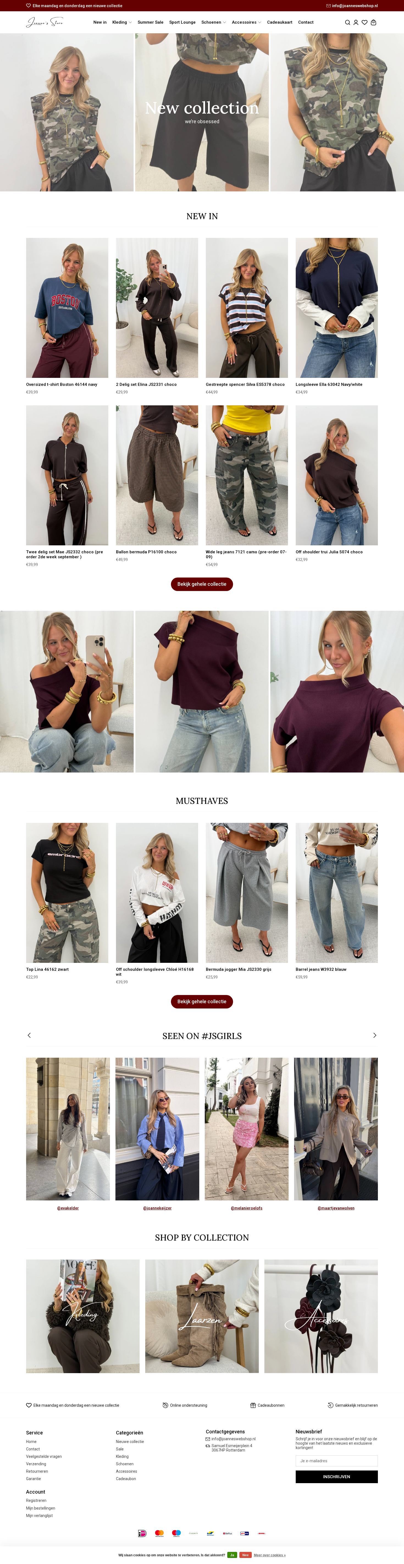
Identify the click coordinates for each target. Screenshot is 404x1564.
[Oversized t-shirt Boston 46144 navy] (67, 308)
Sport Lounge (182, 22)
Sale (120, 1449)
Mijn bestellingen (40, 1508)
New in (100, 22)
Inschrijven (336, 1476)
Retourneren (37, 1471)
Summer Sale (151, 22)
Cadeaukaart (279, 22)
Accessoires (126, 1471)
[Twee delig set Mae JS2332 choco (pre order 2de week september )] (67, 475)
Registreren (36, 1500)
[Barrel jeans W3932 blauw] (337, 893)
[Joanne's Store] (44, 22)
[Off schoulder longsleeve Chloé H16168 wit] (157, 893)
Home (31, 1441)
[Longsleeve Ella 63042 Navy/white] (337, 308)
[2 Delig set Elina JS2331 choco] (157, 308)
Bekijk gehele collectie (202, 584)
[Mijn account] (355, 22)
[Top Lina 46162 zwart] (67, 893)
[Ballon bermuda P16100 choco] (157, 475)
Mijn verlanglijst (39, 1515)
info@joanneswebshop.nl (355, 6)
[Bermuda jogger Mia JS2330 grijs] (247, 893)
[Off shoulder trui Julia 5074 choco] (337, 475)
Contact (306, 22)
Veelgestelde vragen (44, 1456)
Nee (245, 1555)
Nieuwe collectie (130, 1441)
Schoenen (125, 1464)
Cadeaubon (126, 1479)
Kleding (122, 1456)
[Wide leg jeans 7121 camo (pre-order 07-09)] (247, 475)
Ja (232, 1555)
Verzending (36, 1464)
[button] (29, 1036)
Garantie (33, 1479)
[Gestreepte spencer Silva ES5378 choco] (247, 308)
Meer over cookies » (270, 1555)
